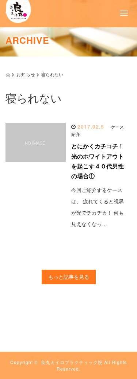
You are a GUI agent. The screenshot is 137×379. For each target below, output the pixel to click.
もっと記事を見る (68, 277)
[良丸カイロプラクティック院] (18, 10)
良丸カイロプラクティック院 (72, 362)
